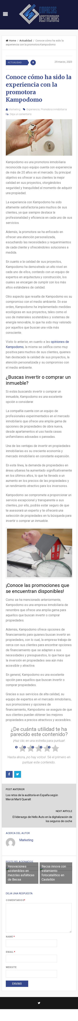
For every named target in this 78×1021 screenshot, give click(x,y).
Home (12, 40)
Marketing (14, 109)
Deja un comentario (20, 114)
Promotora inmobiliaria (54, 109)
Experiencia (33, 109)
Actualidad (25, 40)
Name (10, 936)
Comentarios (15, 900)
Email (10, 952)
